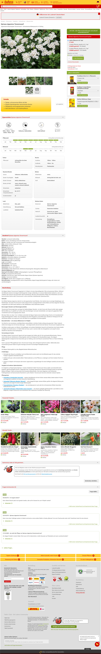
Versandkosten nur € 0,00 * (34, 604)
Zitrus (47, 9)
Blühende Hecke (30, 21)
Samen (82, 9)
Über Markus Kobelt (56, 588)
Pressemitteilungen (56, 594)
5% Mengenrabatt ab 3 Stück (74, 66)
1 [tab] (27, 75)
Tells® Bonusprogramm (9, 620)
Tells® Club (7, 617)
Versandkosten (71, 69)
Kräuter (51, 9)
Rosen (55, 9)
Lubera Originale (11, 9)
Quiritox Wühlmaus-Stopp (84, 99)
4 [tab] (32, 75)
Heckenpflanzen (22, 21)
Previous (3, 406)
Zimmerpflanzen (88, 9)
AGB (77, 586)
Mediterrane (42, 9)
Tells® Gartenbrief (8, 628)
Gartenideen (23, 9)
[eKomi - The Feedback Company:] (80, 571)
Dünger (98, 9)
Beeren (31, 9)
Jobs (53, 596)
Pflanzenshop (9, 21)
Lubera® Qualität (56, 568)
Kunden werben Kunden (9, 624)
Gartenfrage (41, 625)
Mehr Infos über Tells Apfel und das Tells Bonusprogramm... (65, 629)
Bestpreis (18, 9)
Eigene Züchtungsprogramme (59, 572)
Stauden (65, 9)
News (1, 9)
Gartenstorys (7, 626)
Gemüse (78, 9)
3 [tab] (30, 75)
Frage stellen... (94, 491)
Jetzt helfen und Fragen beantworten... (13, 645)
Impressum (78, 582)
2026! (5, 9)
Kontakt (54, 598)
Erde (94, 9)
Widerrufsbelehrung (80, 590)
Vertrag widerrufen (80, 592)
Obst (28, 9)
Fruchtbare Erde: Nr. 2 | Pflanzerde (86, 76)
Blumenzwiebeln (72, 9)
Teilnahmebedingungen (46, 474)
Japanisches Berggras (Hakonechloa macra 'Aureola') (17, 388)
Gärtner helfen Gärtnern (9, 622)
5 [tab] (34, 75)
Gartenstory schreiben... (91, 481)
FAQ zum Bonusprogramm (30, 474)
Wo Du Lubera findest (57, 592)
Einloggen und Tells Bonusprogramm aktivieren (64, 626)
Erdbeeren (36, 9)
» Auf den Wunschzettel (73, 62)
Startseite (3, 21)
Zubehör (2, 10)
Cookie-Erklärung (80, 588)
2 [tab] (29, 75)
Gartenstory (46, 623)
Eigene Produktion (56, 574)
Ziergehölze (60, 9)
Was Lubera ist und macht (58, 590)
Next (98, 406)
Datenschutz (79, 584)
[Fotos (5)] (29, 90)
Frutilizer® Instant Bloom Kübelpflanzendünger (84, 87)
